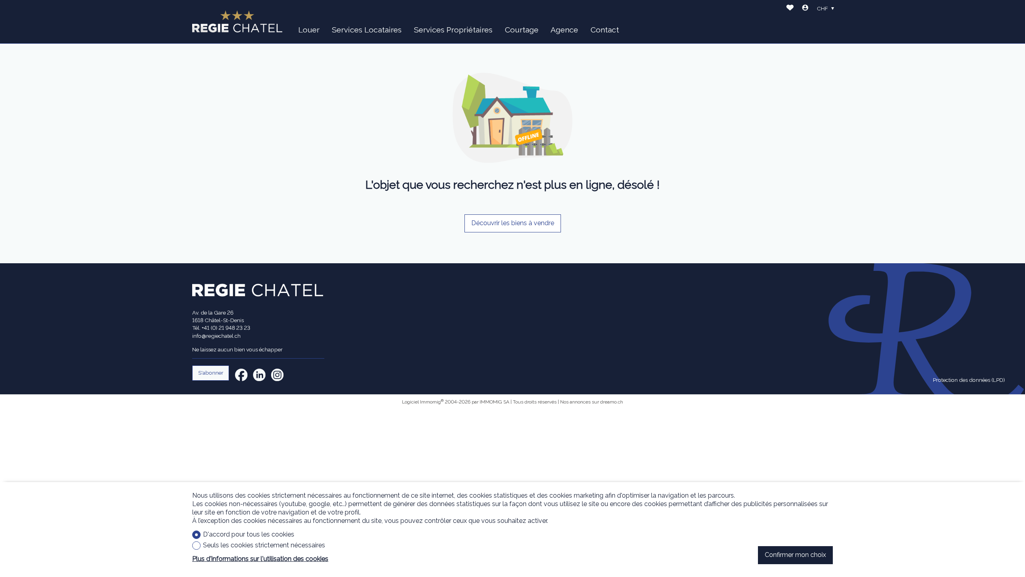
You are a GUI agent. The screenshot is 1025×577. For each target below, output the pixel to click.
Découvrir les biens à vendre (512, 223)
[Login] (805, 8)
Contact (605, 29)
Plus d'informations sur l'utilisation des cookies (260, 559)
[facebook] (241, 375)
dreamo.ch (611, 402)
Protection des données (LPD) (969, 380)
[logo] (237, 21)
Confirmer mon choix (795, 555)
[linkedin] (259, 375)
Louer (309, 29)
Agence (564, 29)
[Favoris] (790, 8)
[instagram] (277, 375)
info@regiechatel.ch (216, 336)
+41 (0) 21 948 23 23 (226, 328)
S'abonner (210, 372)
